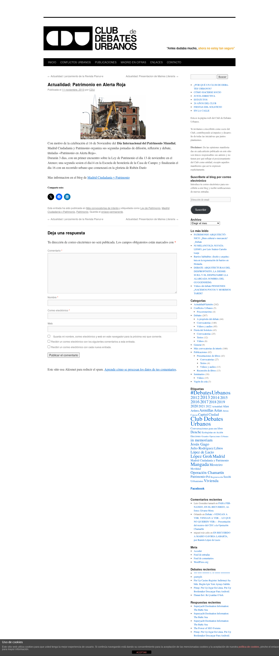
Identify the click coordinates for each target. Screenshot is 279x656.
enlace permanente (112, 211)
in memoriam (201, 440)
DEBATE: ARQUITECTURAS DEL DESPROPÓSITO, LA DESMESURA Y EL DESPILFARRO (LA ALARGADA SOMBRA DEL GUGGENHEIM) (212, 275)
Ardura (195, 410)
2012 (195, 397)
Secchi (227, 477)
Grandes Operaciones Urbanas (214, 436)
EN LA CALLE (201, 110)
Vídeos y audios (205, 326)
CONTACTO (174, 62)
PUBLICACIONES (106, 62)
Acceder (198, 550)
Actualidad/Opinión (203, 304)
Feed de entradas (202, 554)
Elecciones (196, 436)
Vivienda (211, 480)
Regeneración (217, 477)
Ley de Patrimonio (150, 208)
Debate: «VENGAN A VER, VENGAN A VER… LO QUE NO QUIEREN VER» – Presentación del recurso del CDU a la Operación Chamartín (212, 521)
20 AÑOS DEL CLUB (205, 103)
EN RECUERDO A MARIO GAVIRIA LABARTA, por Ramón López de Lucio (212, 536)
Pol (208, 476)
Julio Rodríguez (202, 448)
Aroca (225, 410)
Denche (196, 432)
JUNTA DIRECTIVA (204, 95)
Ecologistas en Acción (212, 432)
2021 (202, 406)
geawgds (198, 576)
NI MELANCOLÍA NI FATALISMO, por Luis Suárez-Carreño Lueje (210, 249)
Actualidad (217, 406)
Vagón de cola (201, 381)
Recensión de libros (206, 370)
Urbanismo (197, 481)
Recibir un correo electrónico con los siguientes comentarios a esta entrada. (93, 341)
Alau (226, 406)
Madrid (219, 456)
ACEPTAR (141, 652)
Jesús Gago (200, 444)
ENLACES (156, 62)
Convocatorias (204, 322)
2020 (194, 405)
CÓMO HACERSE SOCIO (207, 92)
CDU (92, 89)
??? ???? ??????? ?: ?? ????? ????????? (212, 573)
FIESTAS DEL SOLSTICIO (208, 106)
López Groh (201, 456)
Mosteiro (216, 464)
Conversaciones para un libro (207, 428)
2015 (224, 397)
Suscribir (200, 209)
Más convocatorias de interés (102, 208)
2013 (205, 397)
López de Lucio (202, 451)
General (197, 344)
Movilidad (196, 468)
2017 (204, 401)
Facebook (197, 488)
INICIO (52, 62)
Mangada (200, 464)
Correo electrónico (59, 310)
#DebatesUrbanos (211, 392)
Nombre (53, 297)
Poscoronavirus (204, 311)
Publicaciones (200, 352)
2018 (212, 401)
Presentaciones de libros (208, 355)
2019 (221, 401)
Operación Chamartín (207, 472)
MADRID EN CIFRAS (133, 62)
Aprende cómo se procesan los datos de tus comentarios (140, 369)
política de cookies (249, 646)
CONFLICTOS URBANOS (75, 62)
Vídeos (200, 341)
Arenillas (206, 410)
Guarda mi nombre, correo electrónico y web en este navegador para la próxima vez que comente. (107, 336)
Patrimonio (82, 211)
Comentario (55, 250)
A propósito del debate (208, 319)
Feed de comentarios (204, 558)
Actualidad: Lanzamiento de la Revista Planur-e (75, 76)
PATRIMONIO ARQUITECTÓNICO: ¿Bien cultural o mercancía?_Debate (211, 238)
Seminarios (199, 374)
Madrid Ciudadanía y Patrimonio (108, 177)
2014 (215, 397)
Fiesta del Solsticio (203, 330)
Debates (198, 315)
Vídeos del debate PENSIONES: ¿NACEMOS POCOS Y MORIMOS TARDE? (212, 289)
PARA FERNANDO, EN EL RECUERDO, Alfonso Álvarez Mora (212, 506)
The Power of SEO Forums (207, 628)
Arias (218, 410)
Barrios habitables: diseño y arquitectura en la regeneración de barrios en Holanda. (212, 260)
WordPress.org (201, 562)
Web (50, 323)
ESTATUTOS (201, 99)
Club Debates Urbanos (207, 420)
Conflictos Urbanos (203, 308)
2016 (195, 401)
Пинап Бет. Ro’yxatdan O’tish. (209, 595)
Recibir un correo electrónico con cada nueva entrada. (81, 347)
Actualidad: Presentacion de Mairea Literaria (152, 76)
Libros (218, 448)
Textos (200, 337)
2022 (208, 406)
